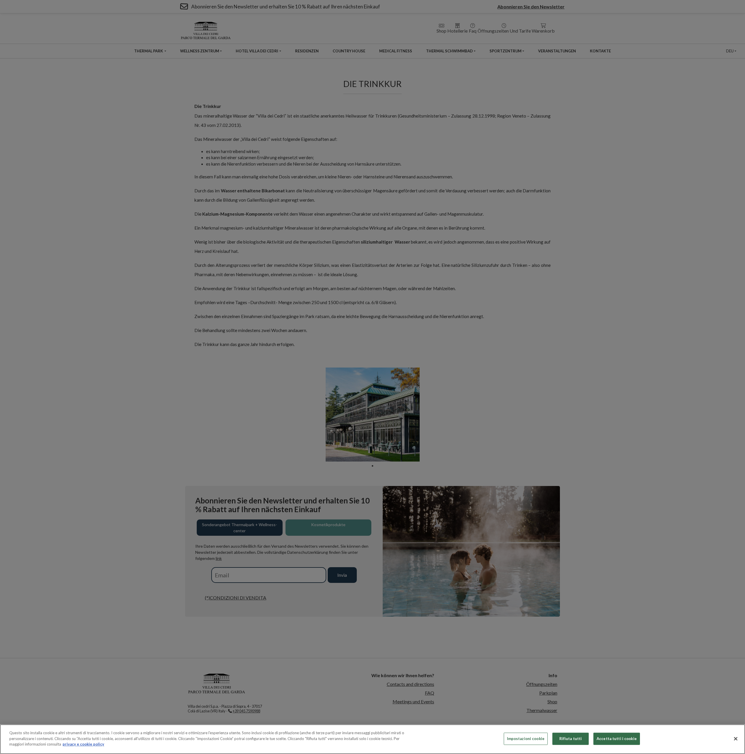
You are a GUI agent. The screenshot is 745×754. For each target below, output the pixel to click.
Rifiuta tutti (570, 738)
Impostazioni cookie (525, 738)
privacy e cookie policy (83, 744)
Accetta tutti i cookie (617, 738)
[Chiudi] (735, 738)
